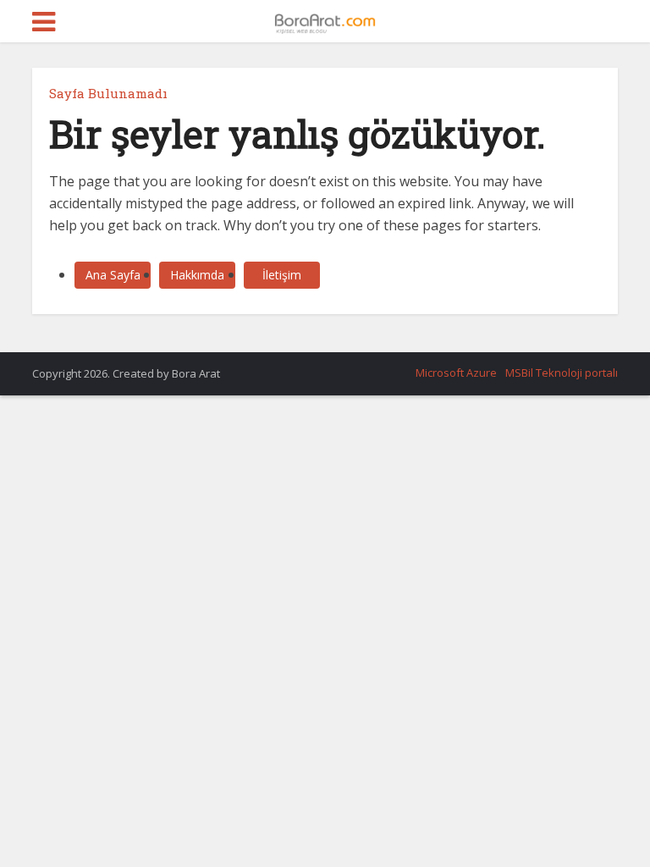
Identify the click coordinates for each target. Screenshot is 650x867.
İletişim (281, 275)
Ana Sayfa (112, 275)
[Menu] (43, 22)
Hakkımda (197, 275)
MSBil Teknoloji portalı (561, 372)
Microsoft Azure (456, 372)
